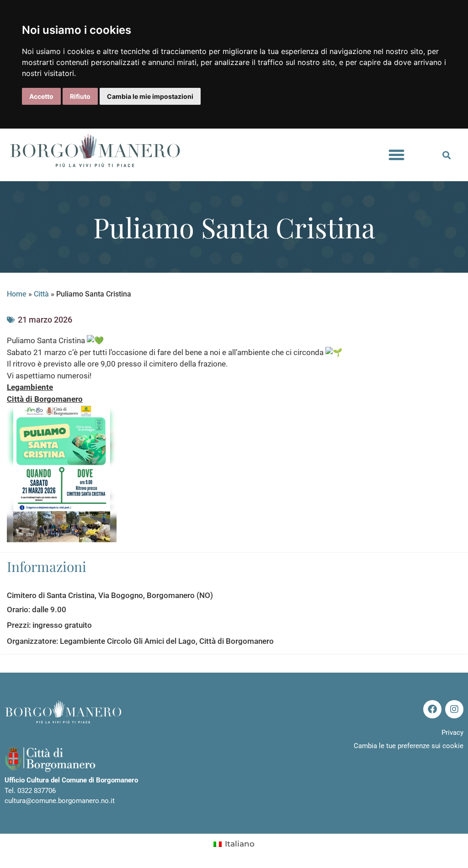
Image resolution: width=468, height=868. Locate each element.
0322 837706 (36, 791)
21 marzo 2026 (45, 319)
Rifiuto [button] (80, 96)
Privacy (452, 732)
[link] (30, 387)
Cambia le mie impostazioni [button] (150, 96)
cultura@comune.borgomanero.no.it (60, 801)
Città (41, 294)
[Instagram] (454, 709)
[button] (397, 155)
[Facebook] (432, 709)
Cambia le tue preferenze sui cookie (408, 746)
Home (17, 294)
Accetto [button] (41, 96)
